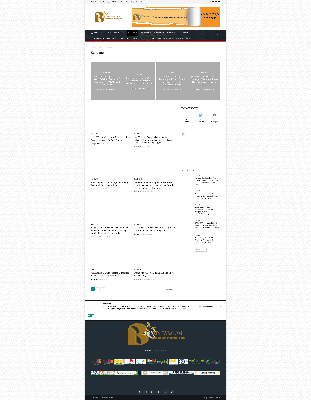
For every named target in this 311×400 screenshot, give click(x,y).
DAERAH (102, 47)
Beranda (93, 47)
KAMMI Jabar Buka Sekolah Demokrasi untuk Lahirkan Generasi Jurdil (110, 274)
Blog (205, 398)
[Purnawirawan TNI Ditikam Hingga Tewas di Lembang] (154, 254)
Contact (217, 398)
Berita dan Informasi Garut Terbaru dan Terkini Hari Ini (136, 57)
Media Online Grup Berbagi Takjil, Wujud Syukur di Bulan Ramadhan (110, 183)
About (211, 398)
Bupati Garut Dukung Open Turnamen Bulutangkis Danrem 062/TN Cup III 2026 (206, 196)
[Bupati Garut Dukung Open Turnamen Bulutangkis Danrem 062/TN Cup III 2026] (139, 81)
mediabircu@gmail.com (159, 350)
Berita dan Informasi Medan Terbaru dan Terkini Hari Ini (173, 57)
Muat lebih (199, 250)
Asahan (99, 57)
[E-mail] (89, 316)
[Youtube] (92, 316)
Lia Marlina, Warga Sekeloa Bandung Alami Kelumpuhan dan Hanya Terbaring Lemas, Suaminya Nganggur (153, 140)
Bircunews (137, 146)
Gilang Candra (95, 144)
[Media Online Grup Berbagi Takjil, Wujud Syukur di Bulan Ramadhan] (111, 163)
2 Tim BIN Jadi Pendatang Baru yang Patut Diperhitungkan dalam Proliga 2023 (154, 229)
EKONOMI (106, 73)
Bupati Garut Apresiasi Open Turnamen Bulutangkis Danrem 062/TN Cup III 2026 (206, 240)
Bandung (107, 57)
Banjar (115, 57)
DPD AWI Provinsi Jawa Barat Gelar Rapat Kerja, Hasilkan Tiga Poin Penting (111, 138)
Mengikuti (200, 114)
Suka (187, 114)
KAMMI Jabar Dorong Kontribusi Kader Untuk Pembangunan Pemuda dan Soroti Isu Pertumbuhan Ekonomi (153, 185)
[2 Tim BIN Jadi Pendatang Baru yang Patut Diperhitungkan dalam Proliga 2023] (154, 209)
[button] (217, 35)
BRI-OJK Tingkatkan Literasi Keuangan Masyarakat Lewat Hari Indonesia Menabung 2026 (207, 225)
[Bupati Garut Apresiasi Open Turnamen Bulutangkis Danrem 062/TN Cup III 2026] (187, 239)
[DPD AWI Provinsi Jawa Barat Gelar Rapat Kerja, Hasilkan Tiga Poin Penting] (111, 118)
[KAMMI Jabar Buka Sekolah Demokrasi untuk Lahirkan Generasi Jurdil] (111, 254)
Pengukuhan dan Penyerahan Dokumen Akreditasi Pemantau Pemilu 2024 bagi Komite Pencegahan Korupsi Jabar (109, 230)
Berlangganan (214, 114)
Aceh (93, 57)
